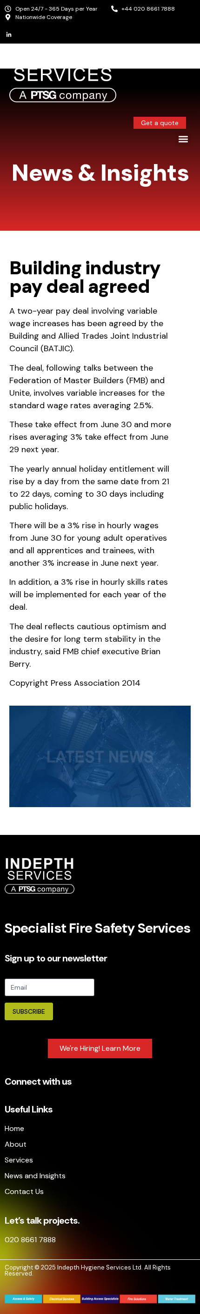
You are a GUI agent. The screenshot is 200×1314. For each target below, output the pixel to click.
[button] (183, 138)
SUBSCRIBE (29, 1011)
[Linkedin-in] (9, 35)
